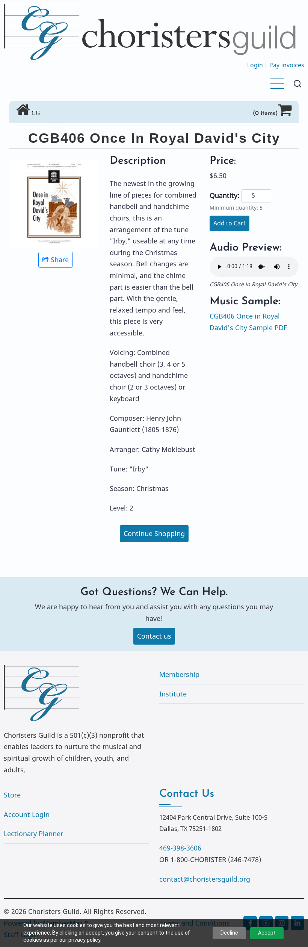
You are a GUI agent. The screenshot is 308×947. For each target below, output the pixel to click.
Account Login (27, 814)
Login (255, 65)
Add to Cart (229, 223)
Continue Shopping (154, 533)
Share (60, 259)
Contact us (154, 635)
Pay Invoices (286, 65)
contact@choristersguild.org (204, 879)
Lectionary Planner (33, 833)
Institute (173, 693)
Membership (179, 674)
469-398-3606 (180, 847)
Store (12, 794)
